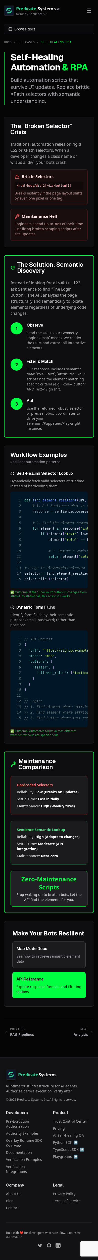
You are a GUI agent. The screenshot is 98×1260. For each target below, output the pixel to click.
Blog (10, 1200)
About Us (13, 1193)
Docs (8, 42)
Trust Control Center (70, 1121)
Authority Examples (22, 1133)
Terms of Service (67, 1200)
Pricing (59, 1128)
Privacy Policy (64, 1193)
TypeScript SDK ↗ (68, 1149)
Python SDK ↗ (65, 1142)
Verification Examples (24, 1159)
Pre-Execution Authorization (17, 1124)
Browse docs (24, 29)
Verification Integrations (16, 1169)
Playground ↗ (65, 1156)
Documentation (19, 1152)
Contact (12, 1207)
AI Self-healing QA (68, 1135)
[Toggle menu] (89, 11)
